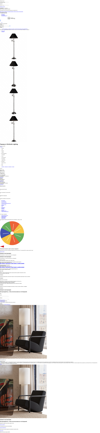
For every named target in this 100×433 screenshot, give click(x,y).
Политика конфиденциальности (6, 203)
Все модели (3, 200)
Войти (1, 303)
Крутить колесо (2, 251)
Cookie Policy (3, 217)
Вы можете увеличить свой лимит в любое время (12, 263)
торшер (13, 166)
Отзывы (3, 205)
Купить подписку (2, 424)
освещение (10, 166)
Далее (1, 364)
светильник (6, 166)
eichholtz (3, 166)
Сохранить (1, 8)
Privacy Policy (4, 218)
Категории (3, 14)
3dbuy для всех (2, 11)
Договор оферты (4, 202)
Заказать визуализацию (19, 11)
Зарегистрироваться (7, 304)
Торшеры (3, 31)
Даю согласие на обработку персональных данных (8, 302)
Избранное (6, 11)
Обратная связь (4, 204)
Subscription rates (4, 216)
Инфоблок (9, 11)
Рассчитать (1, 177)
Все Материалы (4, 15)
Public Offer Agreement (5, 215)
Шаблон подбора (13, 11)
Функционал (3, 207)
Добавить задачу (2, 6)
